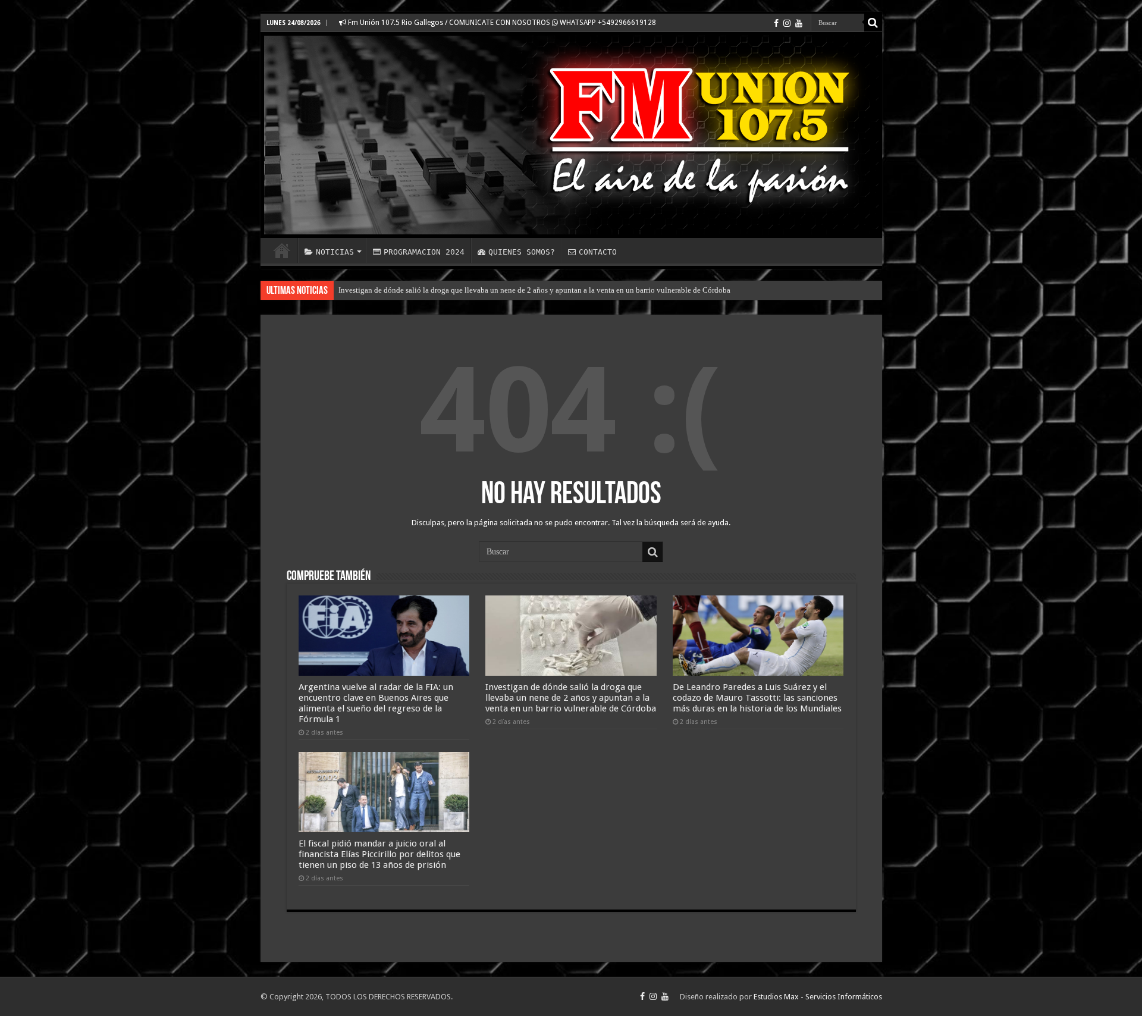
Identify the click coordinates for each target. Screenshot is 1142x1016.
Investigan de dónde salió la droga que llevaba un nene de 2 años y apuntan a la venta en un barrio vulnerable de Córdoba (534, 290)
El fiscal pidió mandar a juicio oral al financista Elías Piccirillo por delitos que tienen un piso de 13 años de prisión (379, 854)
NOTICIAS (335, 251)
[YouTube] (799, 23)
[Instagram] (787, 23)
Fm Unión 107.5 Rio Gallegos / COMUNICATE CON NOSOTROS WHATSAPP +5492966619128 (501, 22)
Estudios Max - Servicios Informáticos (818, 996)
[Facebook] (776, 23)
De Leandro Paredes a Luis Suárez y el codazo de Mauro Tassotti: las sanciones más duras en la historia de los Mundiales (757, 698)
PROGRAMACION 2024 (424, 251)
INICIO (281, 250)
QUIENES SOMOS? (521, 251)
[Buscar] (873, 23)
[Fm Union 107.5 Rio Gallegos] (571, 135)
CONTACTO (598, 251)
